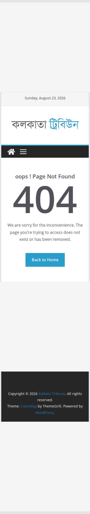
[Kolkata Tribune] (11, 152)
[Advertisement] (45, 47)
